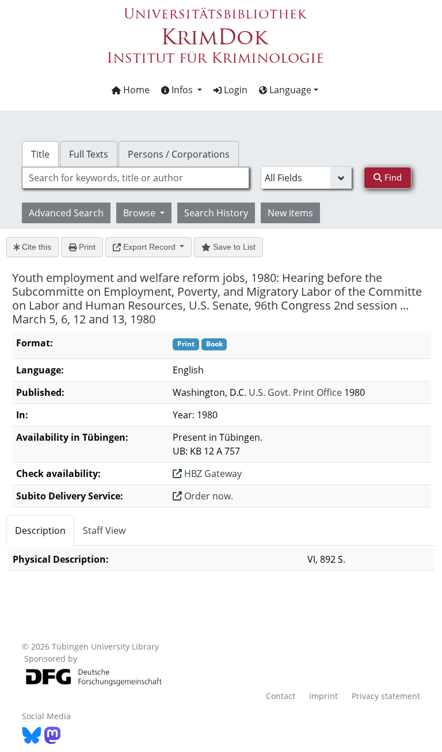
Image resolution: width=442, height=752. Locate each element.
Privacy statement (386, 695)
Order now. (207, 496)
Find (392, 177)
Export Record (149, 246)
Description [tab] (40, 530)
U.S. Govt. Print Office (295, 392)
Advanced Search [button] (66, 213)
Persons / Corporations (179, 154)
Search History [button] (216, 213)
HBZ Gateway (212, 473)
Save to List (233, 246)
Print (86, 246)
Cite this (35, 246)
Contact (280, 695)
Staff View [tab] (104, 530)
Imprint (323, 695)
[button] (181, 90)
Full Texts (88, 154)
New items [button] (290, 213)
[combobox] (135, 178)
